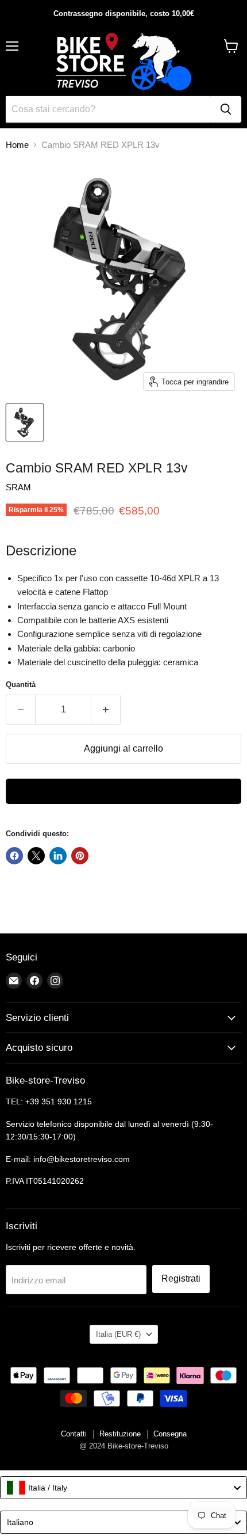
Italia (118, 1334)
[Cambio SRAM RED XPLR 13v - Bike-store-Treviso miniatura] (24, 422)
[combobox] (123, 1487)
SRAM (18, 487)
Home (17, 145)
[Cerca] (225, 109)
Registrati (180, 1278)
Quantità (21, 684)
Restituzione (120, 1434)
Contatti (74, 1434)
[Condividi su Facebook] (14, 855)
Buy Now (123, 791)
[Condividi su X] (36, 855)
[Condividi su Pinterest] (79, 855)
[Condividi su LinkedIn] (58, 855)
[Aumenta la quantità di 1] (106, 710)
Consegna (170, 1434)
